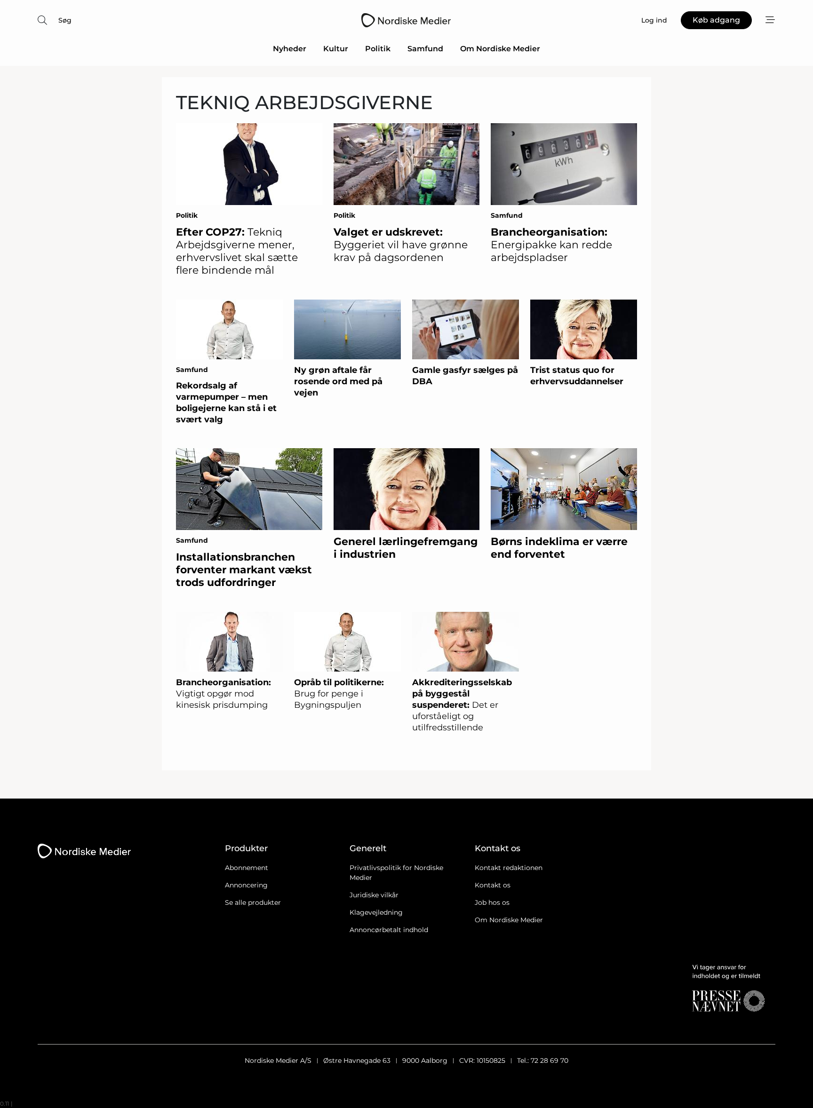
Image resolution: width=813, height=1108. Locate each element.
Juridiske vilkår (374, 895)
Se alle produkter (253, 902)
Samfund (425, 48)
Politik (378, 48)
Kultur (335, 48)
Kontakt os (492, 885)
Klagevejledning (376, 912)
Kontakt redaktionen (508, 867)
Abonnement (246, 867)
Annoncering (246, 885)
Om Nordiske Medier (500, 48)
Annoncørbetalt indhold (389, 930)
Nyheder (289, 48)
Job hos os (492, 902)
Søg (65, 20)
